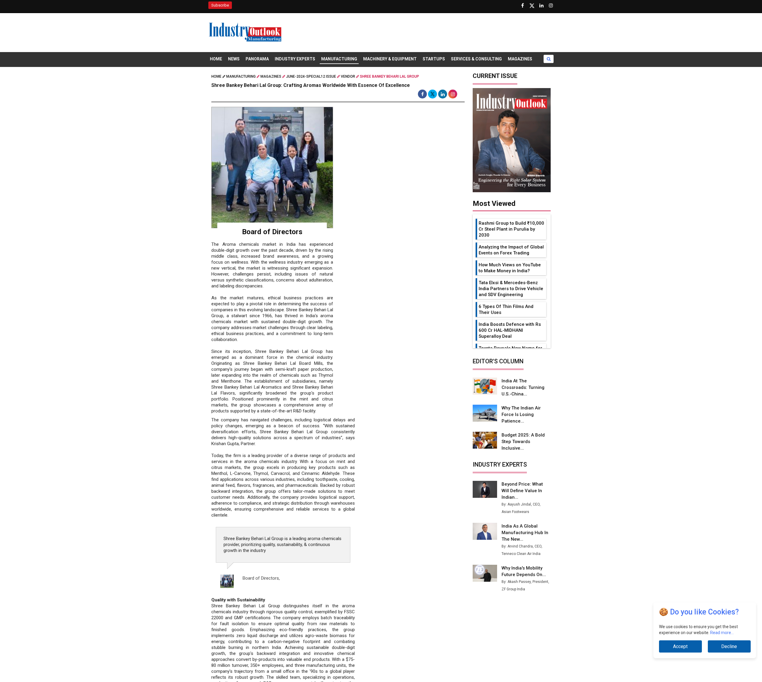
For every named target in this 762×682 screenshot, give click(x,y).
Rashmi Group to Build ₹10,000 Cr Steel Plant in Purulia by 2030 (511, 229)
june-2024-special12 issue (311, 76)
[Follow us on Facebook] (522, 5)
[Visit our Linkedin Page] (541, 5)
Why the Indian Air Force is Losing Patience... (521, 414)
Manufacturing (339, 59)
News (234, 59)
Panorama (257, 59)
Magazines (520, 59)
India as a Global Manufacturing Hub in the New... (525, 532)
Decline (729, 646)
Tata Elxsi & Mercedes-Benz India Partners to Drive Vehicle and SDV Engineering (511, 288)
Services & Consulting (476, 59)
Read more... (722, 632)
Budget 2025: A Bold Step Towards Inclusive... (523, 441)
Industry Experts (295, 59)
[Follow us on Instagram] (551, 5)
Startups (434, 59)
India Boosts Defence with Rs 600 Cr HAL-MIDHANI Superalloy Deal (510, 330)
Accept (680, 646)
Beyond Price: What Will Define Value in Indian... (522, 490)
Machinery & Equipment (390, 59)
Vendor (348, 76)
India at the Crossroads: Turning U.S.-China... (523, 387)
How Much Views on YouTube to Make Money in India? (510, 267)
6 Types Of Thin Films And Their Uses (506, 309)
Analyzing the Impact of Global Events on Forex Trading (511, 250)
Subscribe (220, 5)
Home (216, 59)
